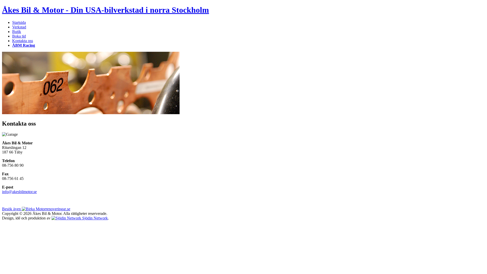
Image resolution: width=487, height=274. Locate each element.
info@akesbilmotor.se (19, 192)
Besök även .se (36, 209)
